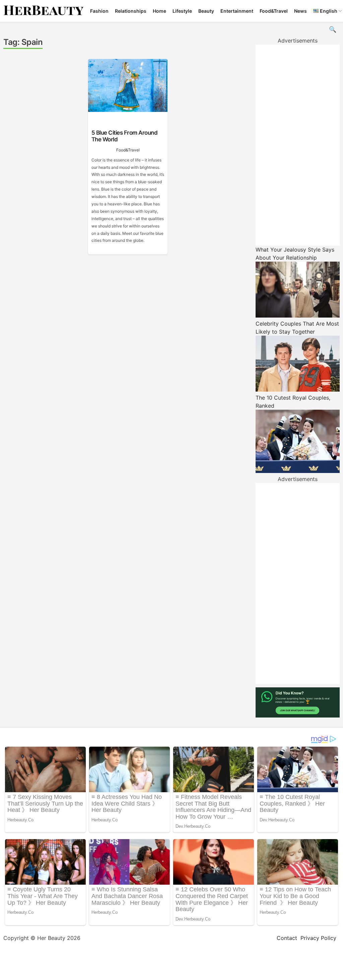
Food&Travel (274, 11)
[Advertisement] (298, 145)
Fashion (99, 11)
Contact (287, 938)
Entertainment (236, 11)
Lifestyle (182, 11)
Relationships (130, 11)
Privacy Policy (318, 938)
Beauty (206, 11)
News (300, 11)
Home (159, 11)
